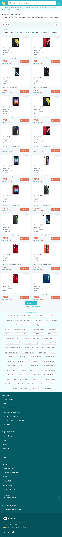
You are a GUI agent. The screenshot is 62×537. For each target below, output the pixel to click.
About (5, 464)
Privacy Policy (7, 481)
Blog (4, 403)
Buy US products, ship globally (13, 420)
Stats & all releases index (11, 412)
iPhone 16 (6, 444)
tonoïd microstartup (8, 524)
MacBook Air (7, 448)
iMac (4, 457)
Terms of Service (9, 489)
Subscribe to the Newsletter (12, 509)
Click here (36, 7)
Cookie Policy (7, 485)
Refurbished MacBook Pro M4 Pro (19, 523)
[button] (57, 24)
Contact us (6, 477)
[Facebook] (4, 531)
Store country (7, 495)
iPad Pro (5, 440)
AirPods (5, 453)
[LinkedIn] (13, 531)
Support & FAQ (8, 399)
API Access (6, 425)
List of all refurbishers (10, 416)
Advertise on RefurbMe (11, 472)
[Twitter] (9, 531)
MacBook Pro (7, 436)
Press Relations (8, 468)
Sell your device (8, 408)
